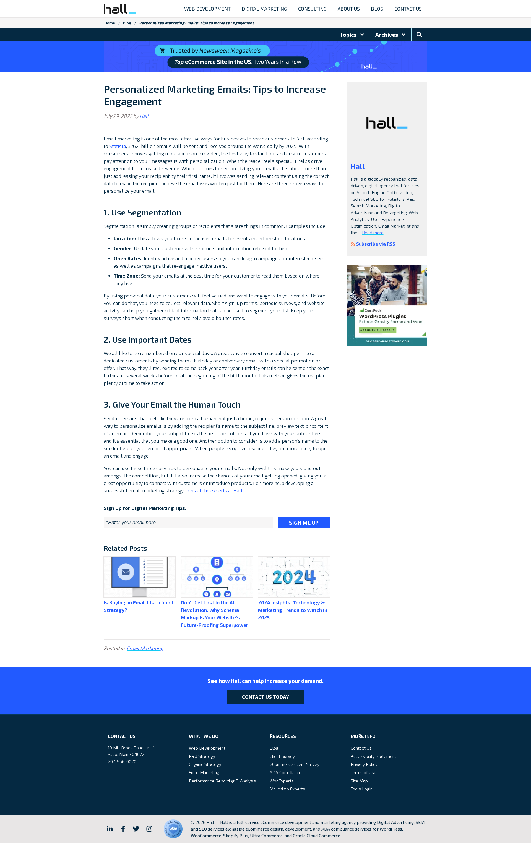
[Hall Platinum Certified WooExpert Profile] (173, 828)
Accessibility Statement (373, 756)
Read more (373, 232)
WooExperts (282, 780)
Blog (127, 22)
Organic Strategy (205, 764)
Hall (144, 116)
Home (110, 22)
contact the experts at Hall (214, 490)
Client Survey (282, 756)
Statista (117, 146)
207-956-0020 (122, 761)
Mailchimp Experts (287, 788)
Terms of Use (363, 772)
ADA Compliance (285, 772)
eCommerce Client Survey (294, 764)
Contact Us (361, 747)
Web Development (207, 747)
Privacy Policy (364, 764)
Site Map (359, 780)
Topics (349, 34)
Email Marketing (145, 648)
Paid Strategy (202, 756)
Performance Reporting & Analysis (222, 780)
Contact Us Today (265, 697)
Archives (387, 34)
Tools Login (362, 788)
